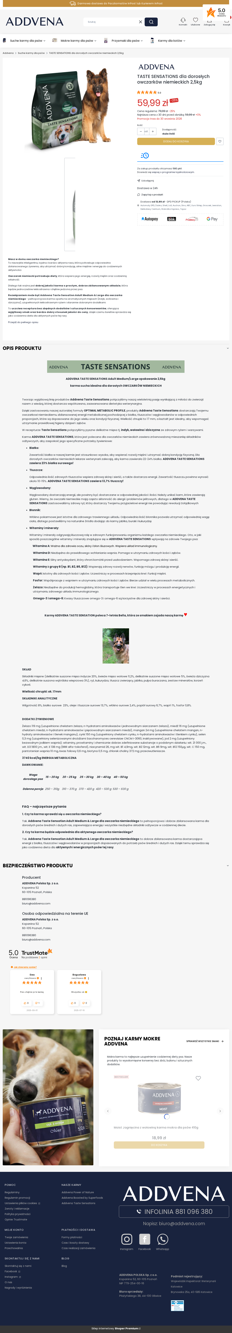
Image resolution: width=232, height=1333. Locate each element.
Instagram (11, 1277)
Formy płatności (72, 1237)
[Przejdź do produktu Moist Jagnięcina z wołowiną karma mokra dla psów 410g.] (159, 1099)
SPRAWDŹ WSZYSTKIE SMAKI (202, 1041)
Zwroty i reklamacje (17, 1208)
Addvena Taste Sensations (78, 1203)
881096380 (29, 899)
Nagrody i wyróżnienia (18, 1287)
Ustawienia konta (15, 1243)
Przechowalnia (14, 1248)
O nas (8, 1282)
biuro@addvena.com (36, 903)
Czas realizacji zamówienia (78, 1248)
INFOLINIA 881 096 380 (178, 1211)
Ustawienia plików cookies (21, 1203)
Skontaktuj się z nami (18, 1266)
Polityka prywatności (17, 1214)
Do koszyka (159, 1145)
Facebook (11, 1271)
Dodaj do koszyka (176, 141)
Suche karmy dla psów (31, 53)
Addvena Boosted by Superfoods (82, 1198)
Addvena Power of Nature (78, 1192)
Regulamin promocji (17, 1198)
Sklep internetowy (115, 1328)
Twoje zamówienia (16, 1237)
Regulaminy (12, 1192)
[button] (151, 22)
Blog (64, 1266)
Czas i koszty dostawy (75, 1243)
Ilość (140, 125)
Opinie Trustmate (16, 1219)
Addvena (8, 53)
